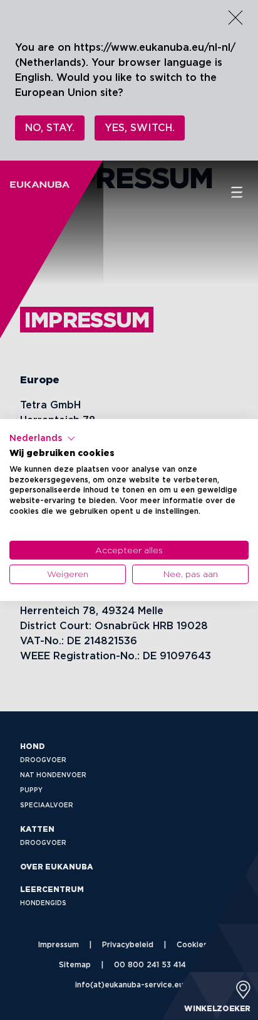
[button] (42, 438)
